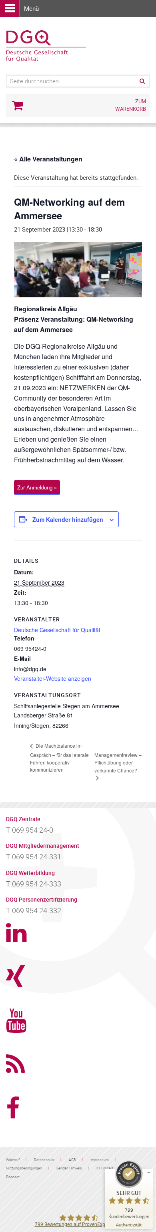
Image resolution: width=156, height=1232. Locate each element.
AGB (72, 1159)
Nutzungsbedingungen (24, 1168)
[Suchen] (141, 81)
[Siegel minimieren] (149, 1173)
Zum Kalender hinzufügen (67, 519)
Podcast (13, 1176)
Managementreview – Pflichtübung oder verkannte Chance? (118, 762)
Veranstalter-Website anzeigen (52, 678)
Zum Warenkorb (130, 105)
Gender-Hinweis (69, 1168)
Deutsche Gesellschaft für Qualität (57, 630)
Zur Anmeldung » (37, 487)
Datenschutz (44, 1159)
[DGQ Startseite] (46, 45)
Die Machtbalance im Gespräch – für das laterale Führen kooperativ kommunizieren (59, 757)
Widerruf (13, 1159)
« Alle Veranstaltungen (48, 158)
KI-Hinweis (105, 1168)
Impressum (99, 1159)
